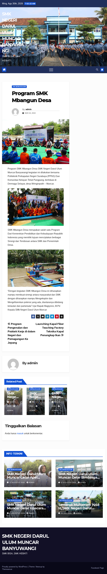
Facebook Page (97, 568)
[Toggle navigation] (51, 69)
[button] (97, 69)
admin (28, 109)
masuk (20, 433)
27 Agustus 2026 (17, 482)
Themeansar (7, 569)
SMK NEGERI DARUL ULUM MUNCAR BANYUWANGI (13, 32)
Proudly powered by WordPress (15, 567)
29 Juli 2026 (66, 513)
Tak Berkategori (19, 86)
